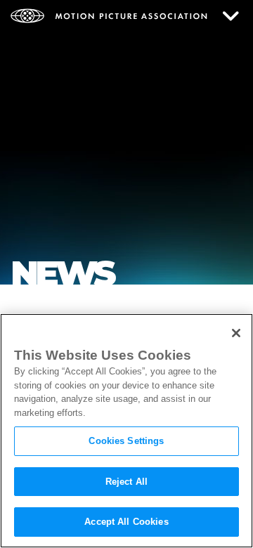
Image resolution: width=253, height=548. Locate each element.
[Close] (236, 333)
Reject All (126, 481)
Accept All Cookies (126, 521)
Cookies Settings (126, 441)
